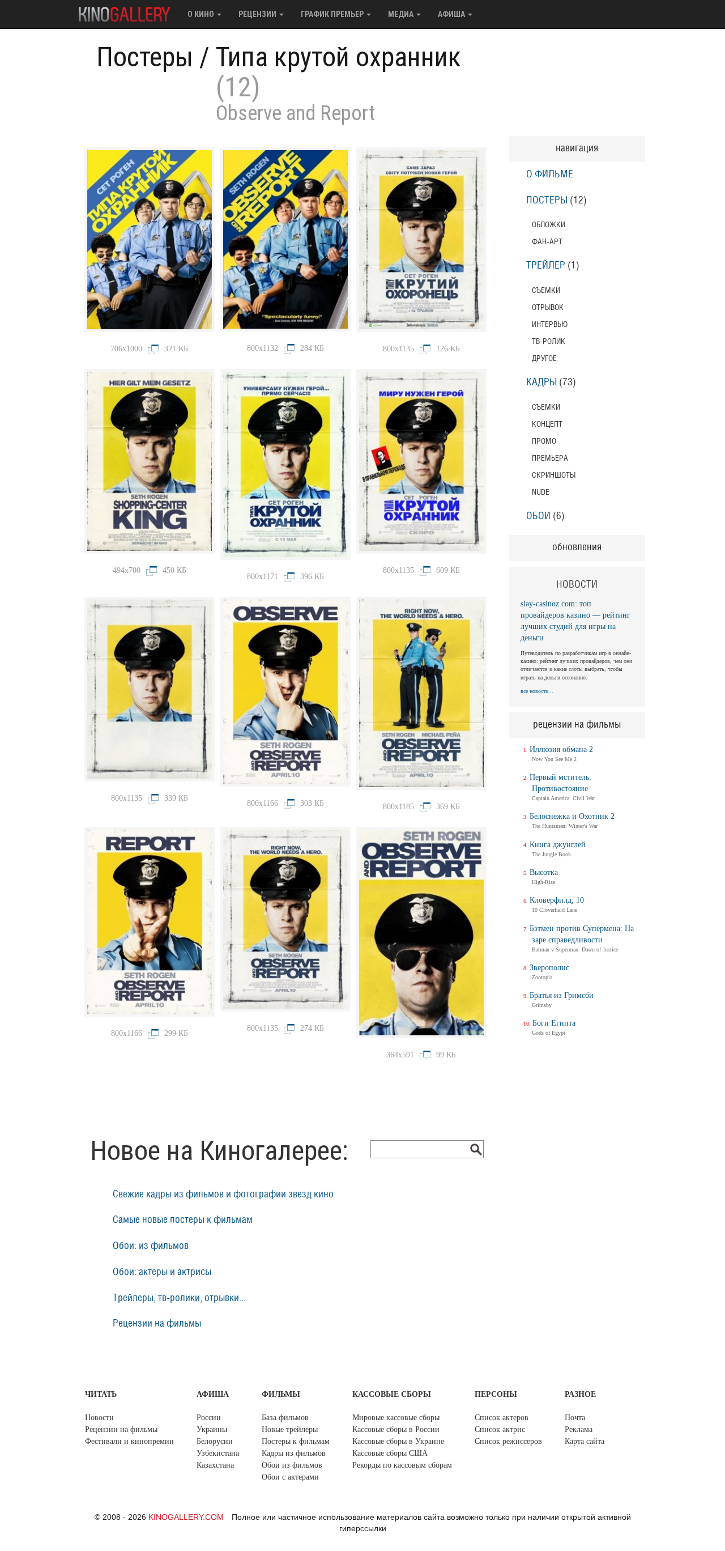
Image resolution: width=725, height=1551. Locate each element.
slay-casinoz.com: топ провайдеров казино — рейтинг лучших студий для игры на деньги (575, 621)
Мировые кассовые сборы (396, 1417)
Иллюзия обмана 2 (561, 749)
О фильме (549, 174)
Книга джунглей (558, 844)
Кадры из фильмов (294, 1453)
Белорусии (215, 1441)
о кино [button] (201, 14)
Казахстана (215, 1465)
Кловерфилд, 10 (557, 900)
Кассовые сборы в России (396, 1429)
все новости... (537, 691)
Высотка (544, 872)
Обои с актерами (290, 1477)
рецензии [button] (258, 14)
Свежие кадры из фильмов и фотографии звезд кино (223, 1194)
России (209, 1417)
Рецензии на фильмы (157, 1323)
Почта (575, 1417)
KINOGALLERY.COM (186, 1517)
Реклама (578, 1429)
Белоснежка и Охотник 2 (572, 816)
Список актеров (501, 1417)
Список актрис (500, 1429)
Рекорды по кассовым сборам (402, 1465)
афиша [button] (452, 14)
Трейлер (545, 265)
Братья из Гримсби (562, 995)
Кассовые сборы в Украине (398, 1441)
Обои (538, 516)
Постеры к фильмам (296, 1441)
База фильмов (285, 1417)
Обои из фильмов (292, 1465)
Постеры (144, 57)
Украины (212, 1429)
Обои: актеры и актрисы (162, 1272)
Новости (99, 1417)
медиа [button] (401, 14)
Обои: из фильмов (151, 1246)
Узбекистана (218, 1453)
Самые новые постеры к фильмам (183, 1220)
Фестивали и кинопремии (129, 1441)
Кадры (541, 382)
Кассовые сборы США (390, 1453)
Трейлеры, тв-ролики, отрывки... (179, 1298)
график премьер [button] (333, 14)
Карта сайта (584, 1441)
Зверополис (549, 967)
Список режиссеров (508, 1441)
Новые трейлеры (290, 1429)
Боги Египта (553, 1023)
